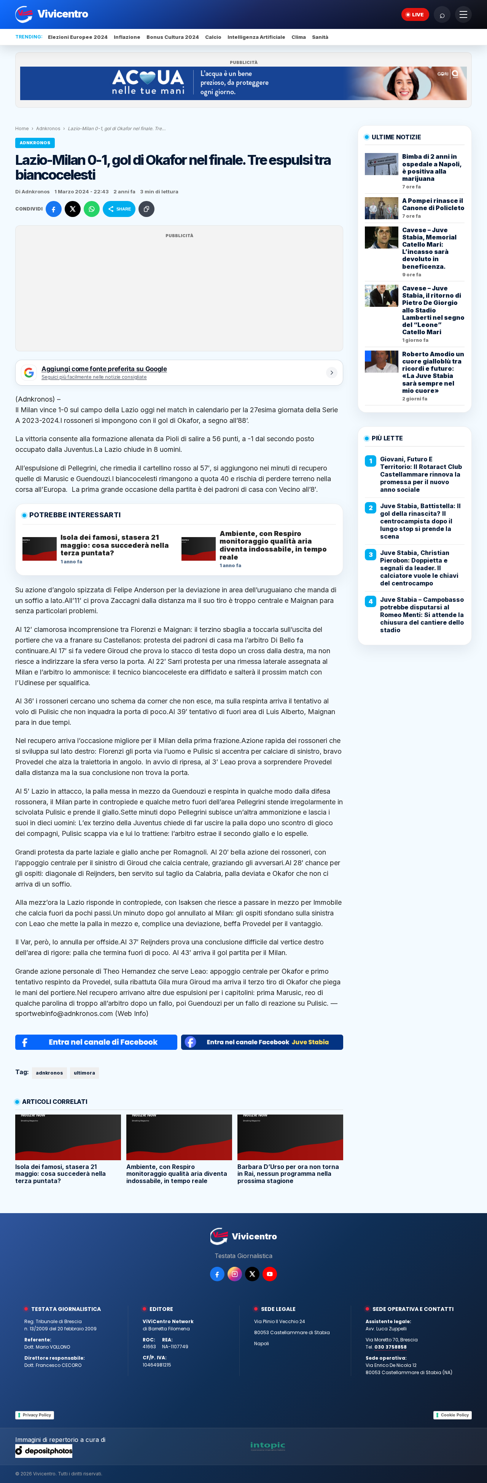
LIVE (418, 14)
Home (22, 128)
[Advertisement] (179, 293)
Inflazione (127, 37)
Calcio (213, 37)
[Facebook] (217, 1274)
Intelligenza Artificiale (256, 37)
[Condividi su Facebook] (54, 209)
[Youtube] (270, 1274)
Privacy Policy (37, 1415)
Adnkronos (48, 128)
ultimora (84, 1073)
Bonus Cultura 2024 (172, 37)
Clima (298, 37)
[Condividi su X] (73, 209)
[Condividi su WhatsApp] (92, 209)
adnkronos (49, 1073)
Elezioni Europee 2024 (78, 37)
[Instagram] (235, 1274)
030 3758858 (390, 1347)
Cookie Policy (455, 1415)
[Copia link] (146, 209)
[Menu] (463, 14)
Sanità (320, 37)
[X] (252, 1274)
